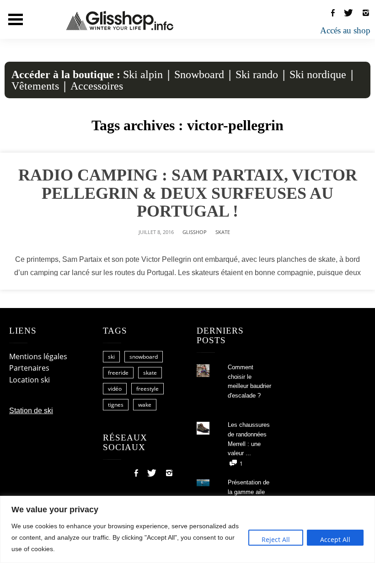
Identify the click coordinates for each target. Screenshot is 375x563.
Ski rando (257, 74)
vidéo (115, 389)
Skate (222, 231)
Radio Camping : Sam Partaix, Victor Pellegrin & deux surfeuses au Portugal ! (187, 193)
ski (111, 357)
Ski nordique (317, 74)
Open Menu (16, 19)
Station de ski (31, 410)
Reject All (276, 539)
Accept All (335, 539)
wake (144, 405)
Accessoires (96, 86)
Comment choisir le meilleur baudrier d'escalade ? (249, 381)
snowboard (143, 357)
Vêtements (35, 86)
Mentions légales (38, 356)
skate (150, 373)
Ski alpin (143, 74)
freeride (118, 373)
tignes (115, 405)
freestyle (147, 389)
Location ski (29, 380)
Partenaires (29, 368)
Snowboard (199, 74)
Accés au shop (345, 30)
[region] (187, 529)
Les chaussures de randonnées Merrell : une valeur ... (249, 439)
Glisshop (194, 231)
